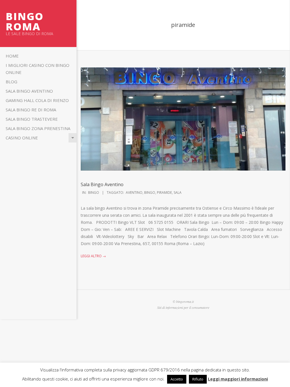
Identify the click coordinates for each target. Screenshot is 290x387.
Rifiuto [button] (197, 379)
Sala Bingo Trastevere (32, 119)
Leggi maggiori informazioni (238, 379)
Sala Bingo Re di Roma (31, 109)
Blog (11, 81)
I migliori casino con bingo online (37, 68)
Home (12, 56)
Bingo (93, 192)
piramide (164, 192)
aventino (134, 192)
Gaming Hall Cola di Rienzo (37, 100)
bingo (149, 192)
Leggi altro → (93, 256)
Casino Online (22, 138)
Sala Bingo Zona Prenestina (38, 128)
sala (178, 192)
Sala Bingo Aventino (29, 91)
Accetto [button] (176, 379)
